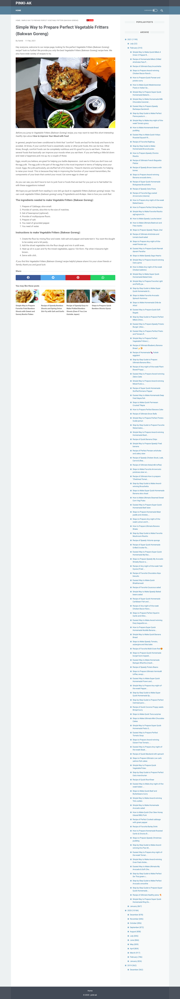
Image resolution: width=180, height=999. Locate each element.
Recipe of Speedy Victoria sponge (146, 540)
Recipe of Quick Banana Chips (145, 439)
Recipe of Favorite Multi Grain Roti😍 (148, 649)
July (133, 44)
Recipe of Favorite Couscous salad (147, 587)
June (134, 940)
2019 (132, 965)
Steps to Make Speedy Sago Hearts (147, 256)
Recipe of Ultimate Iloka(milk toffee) (147, 465)
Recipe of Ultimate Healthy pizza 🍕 (147, 895)
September (137, 927)
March (135, 953)
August (135, 931)
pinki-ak (23, 3)
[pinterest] (77, 277)
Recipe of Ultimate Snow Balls (145, 414)
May (134, 944)
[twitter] (53, 277)
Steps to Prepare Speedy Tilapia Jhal (147, 230)
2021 (132, 39)
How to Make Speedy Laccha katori (147, 219)
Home (18, 10)
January (136, 906)
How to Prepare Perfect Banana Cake (148, 409)
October (136, 923)
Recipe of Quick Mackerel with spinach (148, 754)
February (136, 48)
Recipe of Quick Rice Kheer (143, 780)
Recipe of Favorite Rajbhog (144, 142)
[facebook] (28, 277)
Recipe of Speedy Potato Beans (145, 667)
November (136, 919)
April (134, 948)
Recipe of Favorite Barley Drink (145, 826)
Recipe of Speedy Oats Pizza (144, 189)
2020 (133, 910)
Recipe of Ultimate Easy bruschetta (147, 66)
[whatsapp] (102, 277)
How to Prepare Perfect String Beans (148, 207)
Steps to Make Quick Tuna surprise (147, 714)
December (136, 915)
